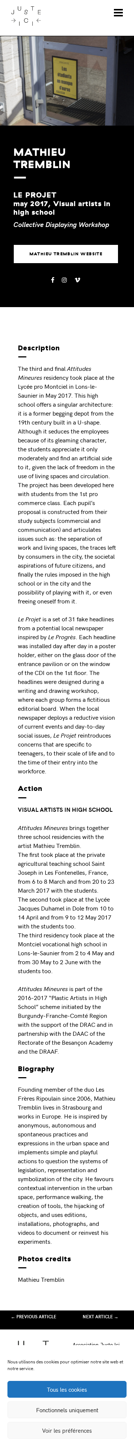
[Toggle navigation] (118, 12)
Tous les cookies (67, 1389)
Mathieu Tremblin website (66, 253)
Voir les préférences (67, 1430)
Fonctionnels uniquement (67, 1410)
